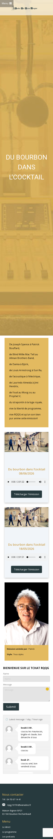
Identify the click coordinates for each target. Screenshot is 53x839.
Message (7, 684)
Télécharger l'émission (26, 494)
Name (6, 673)
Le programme (9, 831)
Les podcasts (8, 836)
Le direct (6, 827)
